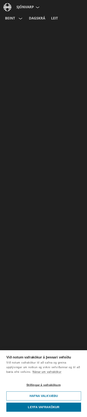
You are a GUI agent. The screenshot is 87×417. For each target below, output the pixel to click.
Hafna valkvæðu (44, 396)
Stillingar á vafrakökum (43, 385)
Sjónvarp (25, 7)
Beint (10, 18)
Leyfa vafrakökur (43, 407)
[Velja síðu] (37, 7)
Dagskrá (37, 18)
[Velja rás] (20, 18)
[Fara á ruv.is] (7, 7)
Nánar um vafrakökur (47, 371)
